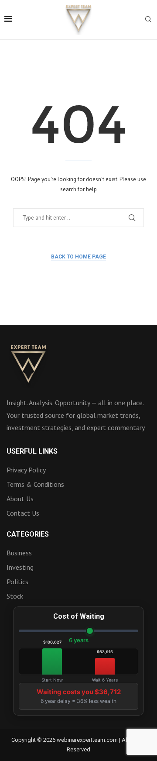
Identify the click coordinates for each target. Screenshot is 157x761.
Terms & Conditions (35, 484)
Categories (28, 534)
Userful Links (32, 451)
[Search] (148, 20)
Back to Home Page (78, 257)
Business (19, 552)
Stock (15, 595)
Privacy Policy (26, 469)
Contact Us (23, 513)
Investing (20, 567)
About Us (20, 498)
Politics (17, 581)
